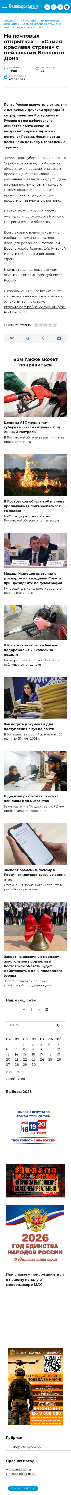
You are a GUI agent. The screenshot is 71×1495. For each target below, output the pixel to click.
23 (34, 1059)
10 (41, 1049)
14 (16, 1054)
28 (17, 1064)
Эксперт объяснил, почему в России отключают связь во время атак (35, 874)
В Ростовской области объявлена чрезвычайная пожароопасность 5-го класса (35, 505)
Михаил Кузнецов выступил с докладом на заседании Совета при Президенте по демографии (33, 578)
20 (8, 1059)
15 (24, 1054)
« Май (10, 1079)
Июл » (22, 1079)
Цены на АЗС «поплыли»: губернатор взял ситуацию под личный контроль (32, 427)
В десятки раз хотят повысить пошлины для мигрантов (31, 798)
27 (8, 1064)
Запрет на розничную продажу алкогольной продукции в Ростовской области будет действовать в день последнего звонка (33, 966)
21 (16, 1059)
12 (58, 1049)
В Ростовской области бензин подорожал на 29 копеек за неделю (30, 650)
